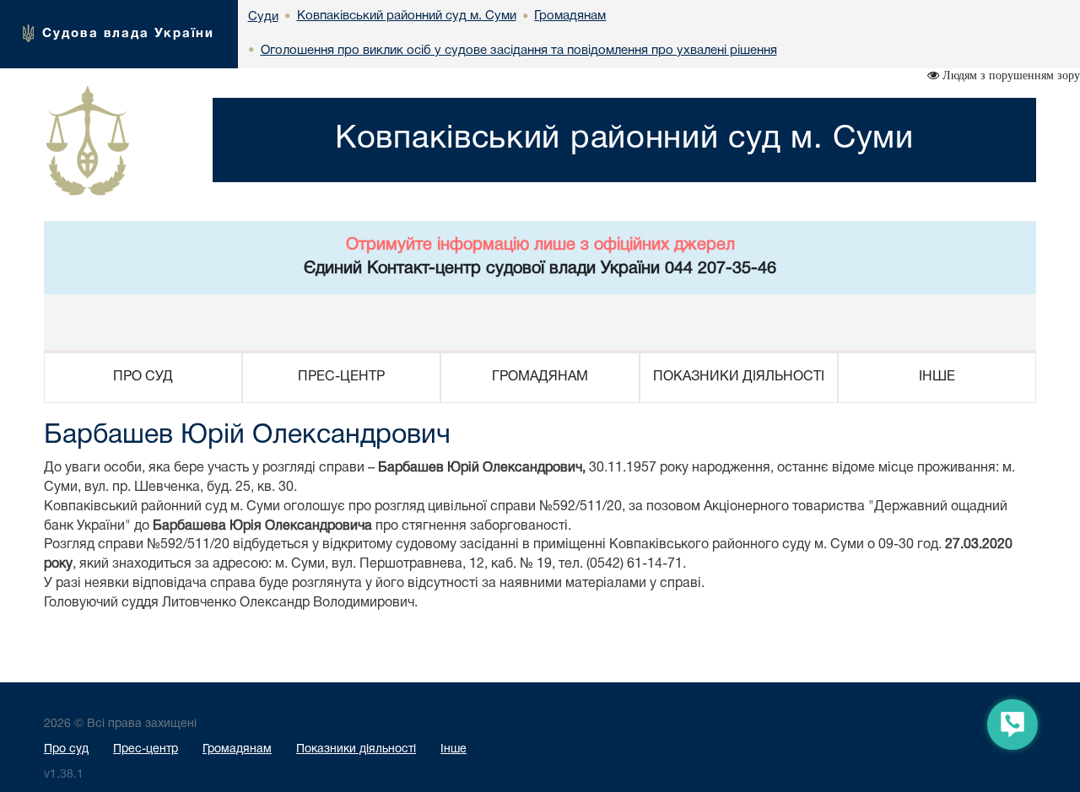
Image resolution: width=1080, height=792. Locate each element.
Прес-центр (145, 749)
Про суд (66, 749)
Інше (453, 749)
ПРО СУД (143, 377)
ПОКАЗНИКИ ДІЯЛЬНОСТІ (738, 377)
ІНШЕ (937, 377)
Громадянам (237, 749)
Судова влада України (128, 34)
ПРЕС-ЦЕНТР (341, 377)
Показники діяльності (356, 749)
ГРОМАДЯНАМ (540, 377)
